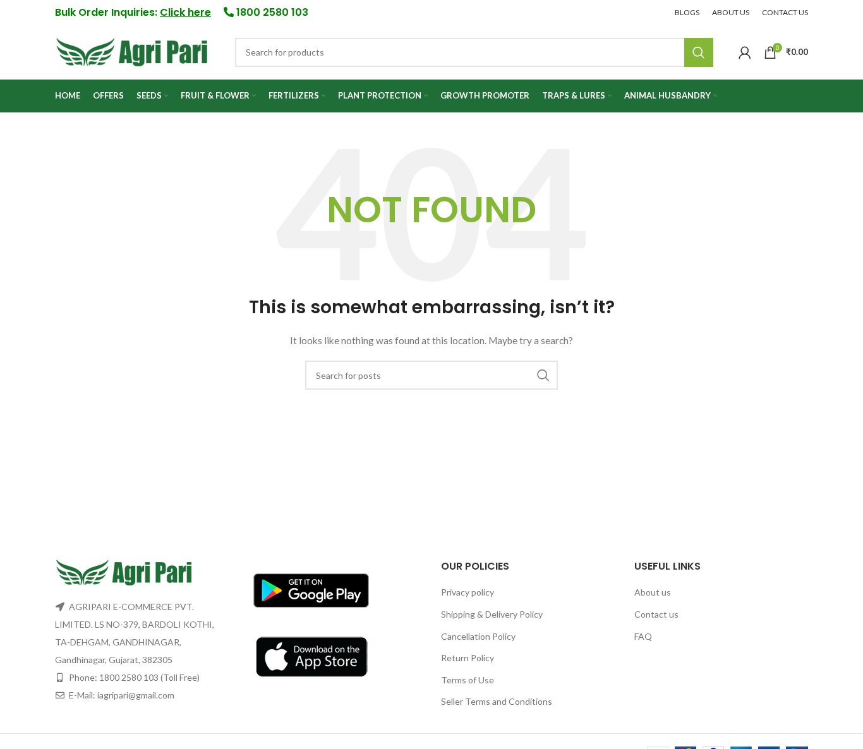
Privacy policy (467, 592)
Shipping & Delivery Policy (492, 614)
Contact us (656, 614)
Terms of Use (467, 679)
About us (652, 592)
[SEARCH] (698, 52)
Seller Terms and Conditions (496, 701)
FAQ (643, 636)
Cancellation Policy (478, 636)
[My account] (744, 52)
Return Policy (467, 657)
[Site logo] (132, 50)
